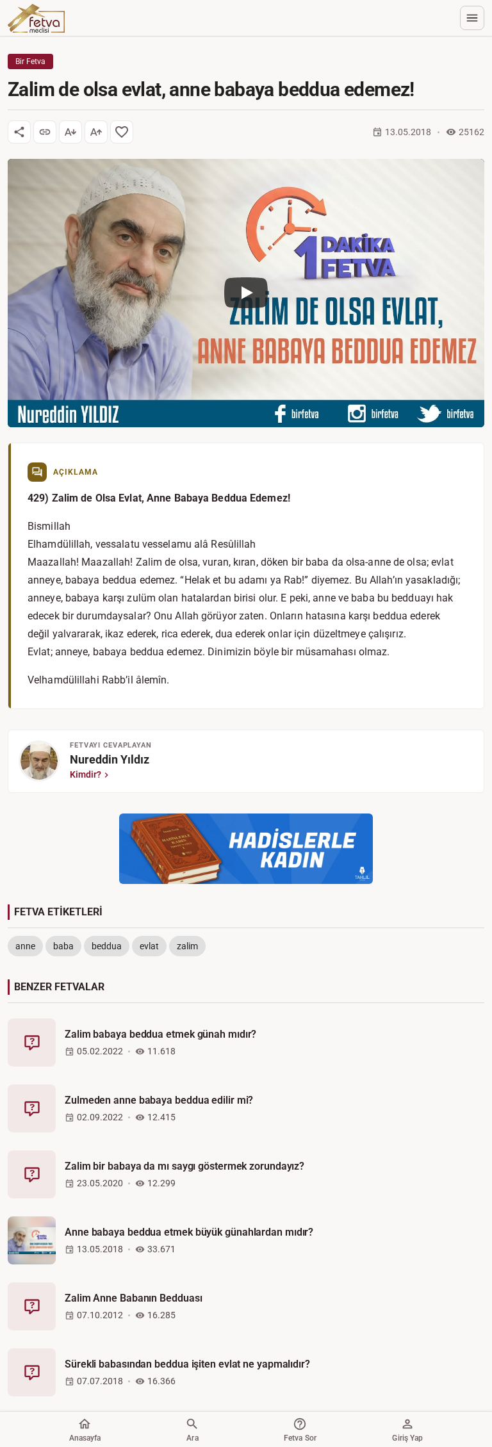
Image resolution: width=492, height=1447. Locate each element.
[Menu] (472, 18)
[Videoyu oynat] (246, 293)
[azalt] (70, 131)
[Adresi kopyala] (44, 131)
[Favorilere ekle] (121, 131)
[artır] (96, 131)
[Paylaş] (19, 131)
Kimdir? (85, 774)
